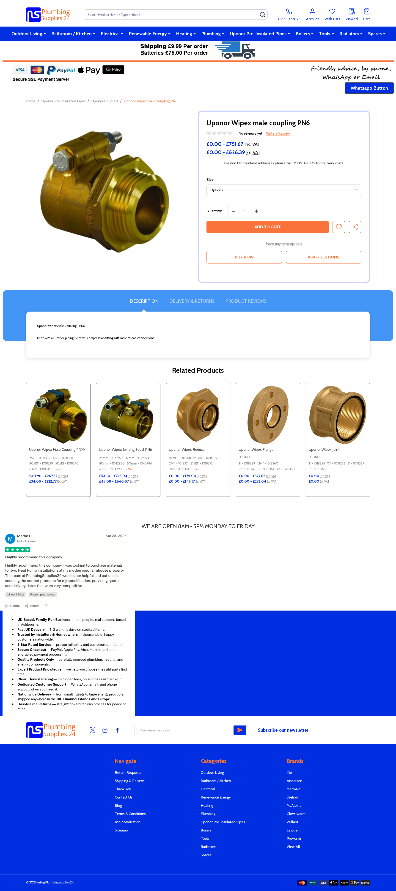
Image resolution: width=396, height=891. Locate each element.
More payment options (284, 244)
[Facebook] (117, 730)
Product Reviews (246, 301)
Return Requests (128, 772)
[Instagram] (105, 730)
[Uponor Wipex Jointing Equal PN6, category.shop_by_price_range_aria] (128, 415)
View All (293, 847)
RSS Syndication (127, 822)
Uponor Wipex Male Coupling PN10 (57, 449)
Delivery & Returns (191, 301)
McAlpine (294, 805)
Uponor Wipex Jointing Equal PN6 (125, 449)
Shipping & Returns (130, 781)
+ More (58, 469)
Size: (210, 179)
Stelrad (292, 797)
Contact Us (123, 797)
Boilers (303, 33)
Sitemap (121, 830)
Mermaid (293, 789)
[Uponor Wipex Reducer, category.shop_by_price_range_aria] (198, 415)
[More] (45, 33)
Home (31, 101)
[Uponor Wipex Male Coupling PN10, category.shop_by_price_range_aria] (58, 415)
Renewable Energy (148, 33)
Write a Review (278, 133)
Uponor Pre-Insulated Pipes (258, 33)
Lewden (293, 830)
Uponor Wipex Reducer (187, 449)
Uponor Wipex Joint (324, 449)
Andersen (294, 781)
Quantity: (214, 211)
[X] (92, 730)
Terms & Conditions (130, 814)
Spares (375, 33)
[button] (369, 88)
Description (144, 301)
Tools (324, 33)
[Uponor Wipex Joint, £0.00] (338, 415)
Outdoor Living (26, 33)
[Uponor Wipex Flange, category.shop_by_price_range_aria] (268, 415)
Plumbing (211, 33)
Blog (118, 805)
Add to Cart (268, 226)
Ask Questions (323, 257)
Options (66, 495)
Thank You (123, 789)
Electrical (110, 33)
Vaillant (292, 822)
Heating (184, 33)
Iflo (289, 772)
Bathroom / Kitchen (71, 33)
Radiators (349, 33)
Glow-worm (296, 814)
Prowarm (294, 838)
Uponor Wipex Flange (256, 449)
